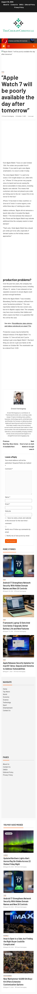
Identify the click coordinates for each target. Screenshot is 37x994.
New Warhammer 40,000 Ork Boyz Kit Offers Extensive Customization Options (17, 981)
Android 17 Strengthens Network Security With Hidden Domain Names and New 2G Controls (16, 585)
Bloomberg (7, 301)
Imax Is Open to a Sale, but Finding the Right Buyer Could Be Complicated (18, 941)
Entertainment (7, 708)
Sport (5, 705)
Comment (9, 469)
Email (7, 504)
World (5, 694)
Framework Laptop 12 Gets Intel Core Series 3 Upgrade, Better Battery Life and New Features (16, 625)
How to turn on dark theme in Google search (27, 445)
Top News (6, 692)
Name (7, 497)
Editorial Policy (30, 4)
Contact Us (14, 4)
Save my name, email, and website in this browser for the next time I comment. (18, 520)
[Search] (34, 46)
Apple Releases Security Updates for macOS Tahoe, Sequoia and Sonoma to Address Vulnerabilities (18, 666)
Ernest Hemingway (8, 116)
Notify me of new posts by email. (18, 536)
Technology (7, 702)
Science (5, 700)
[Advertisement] (18, 142)
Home (5, 689)
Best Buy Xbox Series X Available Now (10, 444)
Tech (2, 71)
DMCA (21, 4)
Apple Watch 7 (12, 163)
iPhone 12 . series (9, 289)
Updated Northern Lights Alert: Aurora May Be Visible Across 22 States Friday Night (17, 861)
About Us (6, 4)
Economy (6, 697)
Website (8, 511)
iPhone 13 (9, 180)
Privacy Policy (19, 7)
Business (5, 935)
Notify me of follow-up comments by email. (17, 530)
